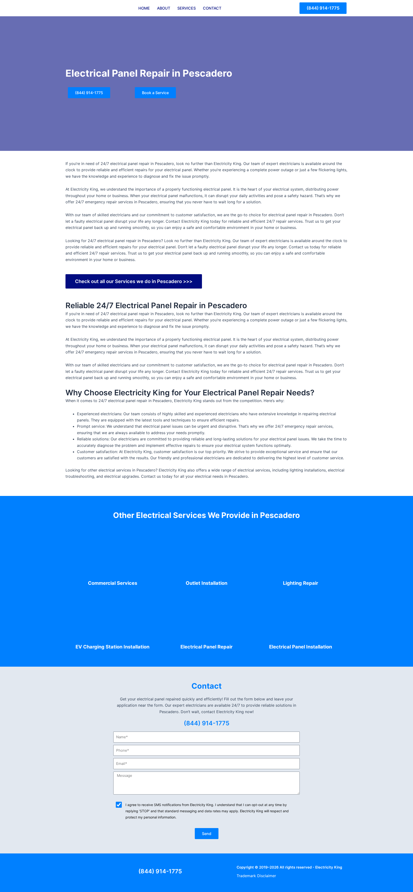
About (163, 8)
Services (186, 8)
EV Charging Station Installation (112, 647)
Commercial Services (112, 583)
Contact (212, 8)
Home (144, 8)
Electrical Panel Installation (300, 647)
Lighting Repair (300, 583)
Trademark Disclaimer (256, 875)
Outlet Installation (206, 583)
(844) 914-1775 (206, 723)
